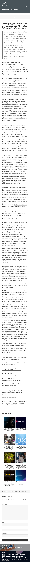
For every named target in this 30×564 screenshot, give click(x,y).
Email (4, 528)
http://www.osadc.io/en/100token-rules (12, 354)
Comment (4, 504)
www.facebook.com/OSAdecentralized (12, 380)
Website (4, 533)
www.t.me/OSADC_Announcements (11, 369)
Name (4, 522)
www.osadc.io (17, 359)
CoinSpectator (15, 17)
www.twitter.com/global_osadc (10, 375)
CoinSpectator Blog (10, 9)
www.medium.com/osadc (9, 385)
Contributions (23, 17)
